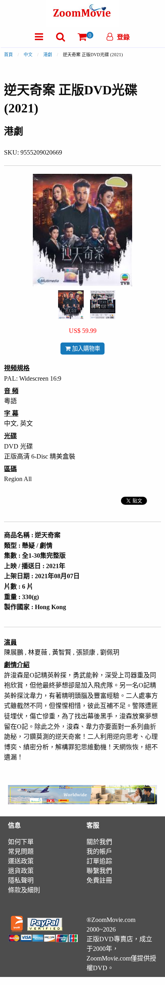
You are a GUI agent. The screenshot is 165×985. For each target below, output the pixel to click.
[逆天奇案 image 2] (102, 304)
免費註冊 (99, 880)
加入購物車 (85, 348)
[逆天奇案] (71, 304)
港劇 (47, 54)
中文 (28, 54)
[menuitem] (39, 36)
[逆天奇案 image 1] (71, 304)
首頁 (8, 54)
